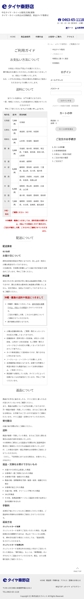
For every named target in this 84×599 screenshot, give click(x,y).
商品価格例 (25, 36)
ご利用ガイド (57, 54)
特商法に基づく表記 (60, 58)
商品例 (48, 580)
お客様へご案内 (54, 36)
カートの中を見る (66, 129)
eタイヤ (67, 586)
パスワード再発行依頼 (61, 105)
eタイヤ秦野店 (61, 44)
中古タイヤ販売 (58, 49)
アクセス (70, 36)
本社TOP (59, 586)
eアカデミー (76, 586)
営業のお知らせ (75, 580)
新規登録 (74, 105)
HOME (13, 36)
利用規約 (55, 63)
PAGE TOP (77, 571)
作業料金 (39, 36)
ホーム (50, 44)
